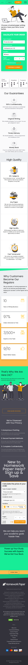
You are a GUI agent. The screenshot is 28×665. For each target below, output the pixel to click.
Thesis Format (14, 639)
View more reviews (14, 411)
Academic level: (7, 497)
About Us (14, 627)
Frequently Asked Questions (14, 641)
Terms (14, 637)
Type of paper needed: (9, 489)
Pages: (4, 517)
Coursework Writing (14, 629)
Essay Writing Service (14, 643)
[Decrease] (15, 58)
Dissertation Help (14, 633)
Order (18, 2)
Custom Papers (14, 631)
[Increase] (23, 58)
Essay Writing (14, 635)
